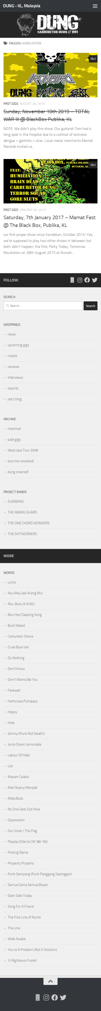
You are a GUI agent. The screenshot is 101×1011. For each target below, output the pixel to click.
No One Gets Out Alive (24, 809)
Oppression (16, 820)
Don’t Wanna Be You (23, 679)
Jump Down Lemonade (24, 744)
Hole (11, 723)
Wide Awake (17, 939)
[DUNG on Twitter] (94, 280)
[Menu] (95, 6)
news (12, 334)
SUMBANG (16, 501)
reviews (13, 367)
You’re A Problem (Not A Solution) (32, 950)
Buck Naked (16, 625)
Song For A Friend (21, 906)
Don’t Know (16, 669)
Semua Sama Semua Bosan (28, 885)
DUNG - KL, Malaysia (21, 5)
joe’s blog (15, 399)
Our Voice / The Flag (22, 831)
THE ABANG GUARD (22, 512)
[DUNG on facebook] (87, 280)
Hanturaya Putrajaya (22, 701)
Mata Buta (15, 798)
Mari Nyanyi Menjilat (22, 787)
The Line (14, 928)
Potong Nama (18, 852)
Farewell (14, 690)
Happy (12, 712)
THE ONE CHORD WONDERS (29, 523)
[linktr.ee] (72, 280)
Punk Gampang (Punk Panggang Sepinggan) (40, 874)
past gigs (11, 104)
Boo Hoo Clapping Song (25, 615)
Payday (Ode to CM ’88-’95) (28, 842)
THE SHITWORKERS (22, 534)
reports (13, 388)
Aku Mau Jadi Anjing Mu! (25, 593)
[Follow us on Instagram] (79, 280)
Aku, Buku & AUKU (21, 604)
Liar (10, 766)
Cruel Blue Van (18, 647)
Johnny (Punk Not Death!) (26, 733)
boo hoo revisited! (21, 461)
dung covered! (18, 472)
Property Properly (21, 863)
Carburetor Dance (20, 636)
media (12, 356)
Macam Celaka (18, 777)
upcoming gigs (18, 345)
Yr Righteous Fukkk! (22, 960)
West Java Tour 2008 (23, 450)
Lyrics (12, 582)
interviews (15, 377)
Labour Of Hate (19, 755)
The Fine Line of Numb (24, 917)
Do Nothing (16, 658)
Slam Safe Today (20, 896)
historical (14, 429)
